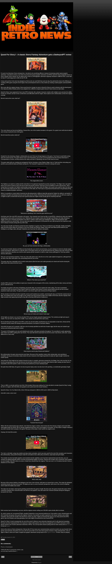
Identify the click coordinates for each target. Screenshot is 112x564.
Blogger (39, 562)
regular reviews (51, 532)
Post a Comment (6, 547)
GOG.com (69, 524)
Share (3, 539)
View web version (36, 559)
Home (36, 556)
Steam (8, 526)
